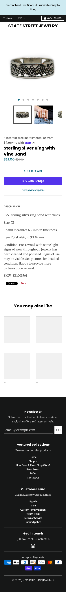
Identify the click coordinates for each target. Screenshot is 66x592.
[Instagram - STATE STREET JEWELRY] (33, 546)
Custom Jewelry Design (33, 509)
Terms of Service (33, 518)
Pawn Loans (33, 469)
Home (33, 457)
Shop (32, 461)
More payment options (33, 189)
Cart (54, 18)
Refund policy (33, 522)
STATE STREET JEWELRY (33, 26)
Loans (33, 505)
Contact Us (33, 477)
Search (33, 501)
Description (12, 206)
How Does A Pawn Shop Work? (33, 465)
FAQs (33, 473)
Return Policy (33, 513)
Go (58, 430)
